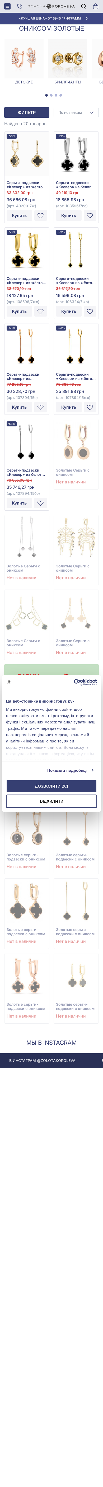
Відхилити (51, 801)
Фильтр (27, 112)
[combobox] (76, 112)
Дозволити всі (51, 786)
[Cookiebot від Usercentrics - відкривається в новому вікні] (74, 682)
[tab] (46, 95)
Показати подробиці (67, 770)
